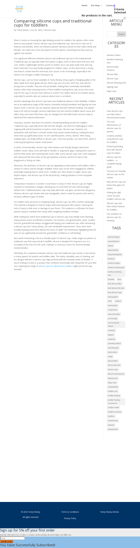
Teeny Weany (23, 30)
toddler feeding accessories (114, 401)
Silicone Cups (50, 30)
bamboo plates (114, 263)
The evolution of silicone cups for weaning (114, 217)
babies (110, 246)
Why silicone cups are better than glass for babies (116, 185)
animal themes (113, 241)
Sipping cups (113, 378)
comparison (112, 310)
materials (111, 339)
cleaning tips (113, 305)
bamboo (111, 259)
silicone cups (113, 369)
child (110, 301)
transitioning (113, 420)
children (118, 301)
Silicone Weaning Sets (116, 82)
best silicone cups (115, 292)
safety (110, 356)
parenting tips (113, 348)
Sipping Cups (112, 87)
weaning (111, 425)
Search (122, 34)
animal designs (113, 237)
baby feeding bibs (115, 254)
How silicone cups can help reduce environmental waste (116, 114)
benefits (111, 279)
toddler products (114, 412)
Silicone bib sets (114, 365)
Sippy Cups (111, 91)
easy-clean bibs (114, 314)
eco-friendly (112, 318)
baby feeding (113, 250)
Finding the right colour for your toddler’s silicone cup (116, 195)
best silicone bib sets (116, 288)
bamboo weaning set (116, 267)
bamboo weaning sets (115, 273)
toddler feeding (114, 395)
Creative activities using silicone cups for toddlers (115, 139)
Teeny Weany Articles (109, 512)
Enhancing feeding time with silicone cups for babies (115, 149)
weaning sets (113, 429)
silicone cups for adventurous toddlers (55, 266)
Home (84, 6)
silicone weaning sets (116, 374)
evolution (111, 330)
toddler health (113, 407)
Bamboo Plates (114, 55)
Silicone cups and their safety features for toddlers (116, 206)
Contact (110, 6)
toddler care (113, 391)
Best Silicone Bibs (114, 284)
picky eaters (112, 352)
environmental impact (113, 324)
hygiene (111, 335)
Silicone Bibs (112, 74)
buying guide (113, 297)
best (119, 279)
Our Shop (95, 6)
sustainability (113, 387)
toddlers (111, 416)
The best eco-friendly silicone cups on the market (116, 174)
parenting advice (114, 343)
